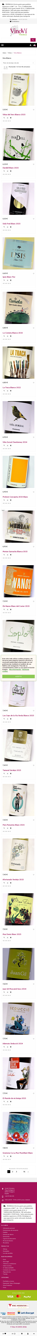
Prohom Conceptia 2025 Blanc (15, 497)
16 (24, 1172)
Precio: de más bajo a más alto (11, 63)
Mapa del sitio (7, 1272)
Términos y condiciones (9, 1263)
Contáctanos (15, 21)
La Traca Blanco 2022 (12, 387)
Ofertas (5, 1249)
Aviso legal (6, 1261)
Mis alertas (6, 1242)
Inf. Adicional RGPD (8, 1268)
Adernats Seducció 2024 (13, 1043)
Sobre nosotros (7, 1265)
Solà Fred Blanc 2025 (11, 224)
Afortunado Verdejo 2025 (13, 879)
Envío (4, 1259)
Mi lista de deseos (8, 1240)
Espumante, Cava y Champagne (11, 1283)
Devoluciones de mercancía (10, 1230)
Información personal (9, 1228)
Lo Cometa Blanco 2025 (13, 333)
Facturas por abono (8, 1234)
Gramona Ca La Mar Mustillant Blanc (18, 1153)
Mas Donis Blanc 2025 (12, 934)
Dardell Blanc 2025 (11, 168)
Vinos (4, 1287)
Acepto (18, 676)
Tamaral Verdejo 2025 (12, 770)
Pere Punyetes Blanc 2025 (14, 825)
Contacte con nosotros (9, 1270)
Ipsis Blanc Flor (9, 277)
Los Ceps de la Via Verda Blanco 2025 (18, 715)
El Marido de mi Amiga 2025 (14, 1098)
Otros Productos (7, 1285)
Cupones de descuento (9, 1238)
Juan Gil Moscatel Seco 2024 (14, 989)
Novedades (6, 1251)
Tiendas (5, 1274)
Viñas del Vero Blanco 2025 (14, 114)
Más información (15, 669)
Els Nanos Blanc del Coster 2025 (16, 606)
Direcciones (6, 1236)
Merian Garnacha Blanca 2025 (15, 551)
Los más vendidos (8, 1253)
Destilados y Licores (8, 1281)
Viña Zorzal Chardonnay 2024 (15, 442)
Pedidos (5, 1232)
